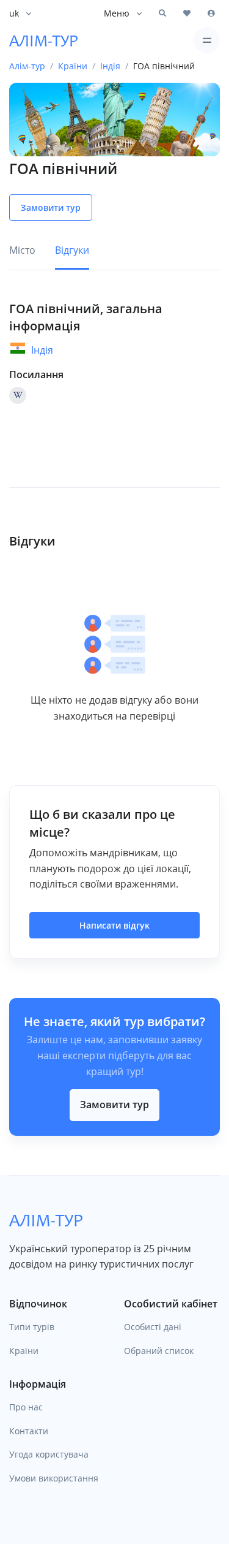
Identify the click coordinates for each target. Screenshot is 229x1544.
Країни (23, 1350)
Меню (116, 13)
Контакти (28, 1431)
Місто (22, 250)
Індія (42, 350)
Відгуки (72, 250)
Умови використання (53, 1478)
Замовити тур (114, 1104)
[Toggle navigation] (207, 40)
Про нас (26, 1407)
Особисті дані (152, 1327)
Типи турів (31, 1327)
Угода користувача (49, 1454)
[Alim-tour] (43, 40)
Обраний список (159, 1350)
